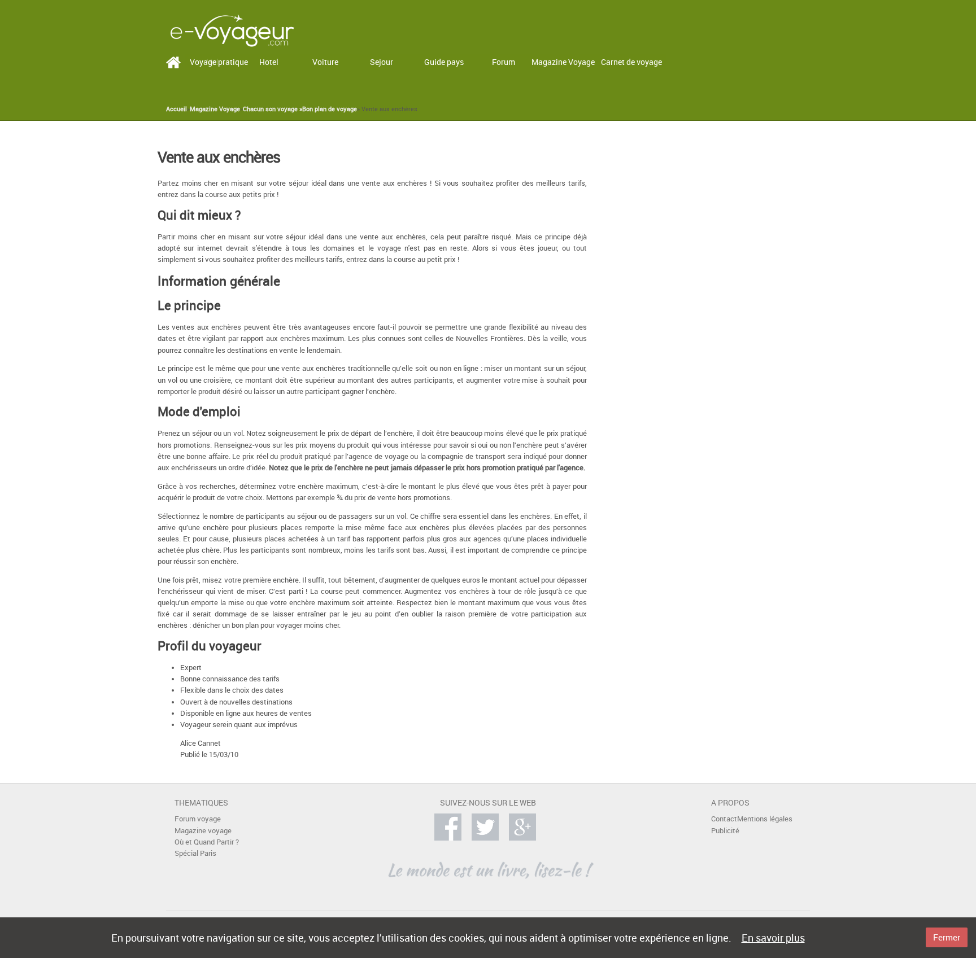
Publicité (725, 830)
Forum (503, 61)
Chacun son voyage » (272, 109)
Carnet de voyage (631, 61)
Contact (724, 819)
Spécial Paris (195, 853)
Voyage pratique (219, 61)
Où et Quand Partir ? (207, 842)
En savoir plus (773, 937)
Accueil (176, 109)
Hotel (268, 61)
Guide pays (444, 61)
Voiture (325, 61)
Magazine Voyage (563, 61)
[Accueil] (232, 29)
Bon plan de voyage (329, 109)
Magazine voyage (203, 830)
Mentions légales (764, 819)
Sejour (381, 61)
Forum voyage (198, 819)
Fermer (946, 937)
